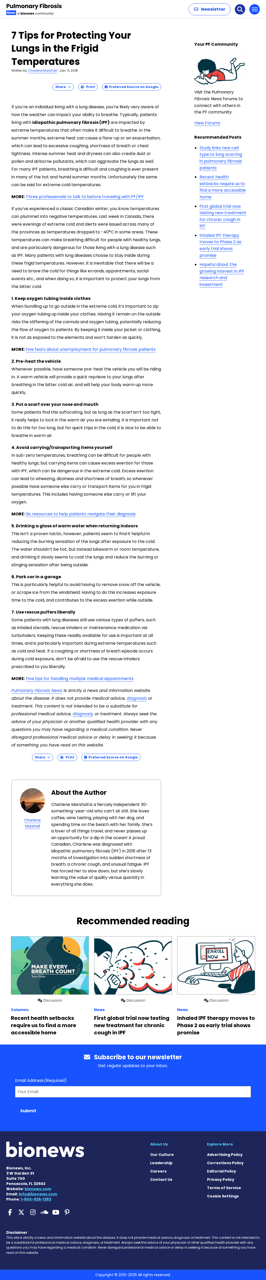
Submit (28, 1111)
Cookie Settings (223, 1196)
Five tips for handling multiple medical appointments (80, 679)
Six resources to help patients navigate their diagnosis (81, 514)
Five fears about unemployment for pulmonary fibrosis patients (91, 349)
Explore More (220, 1144)
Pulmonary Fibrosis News (36, 690)
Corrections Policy (225, 1163)
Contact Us (161, 1179)
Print (89, 87)
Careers (158, 1171)
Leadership (161, 1163)
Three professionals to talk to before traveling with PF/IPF (85, 197)
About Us (159, 1144)
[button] (210, 9)
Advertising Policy (225, 1154)
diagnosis (137, 698)
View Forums (207, 123)
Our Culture (162, 1154)
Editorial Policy (221, 1171)
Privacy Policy (220, 1179)
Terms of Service (224, 1187)
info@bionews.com (38, 1194)
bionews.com (38, 1188)
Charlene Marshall (42, 70)
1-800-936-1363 (36, 1199)
